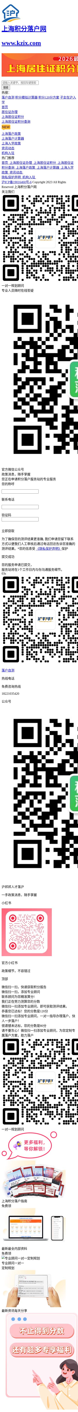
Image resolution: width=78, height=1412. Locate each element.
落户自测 (8, 97)
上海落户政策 (26, 167)
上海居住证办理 (22, 162)
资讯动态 (16, 172)
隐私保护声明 (12, 177)
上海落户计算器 (49, 167)
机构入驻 (29, 177)
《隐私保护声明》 (49, 548)
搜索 (5, 87)
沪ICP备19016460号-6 (17, 182)
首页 (6, 162)
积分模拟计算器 (26, 97)
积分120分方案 (48, 97)
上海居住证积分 (46, 162)
